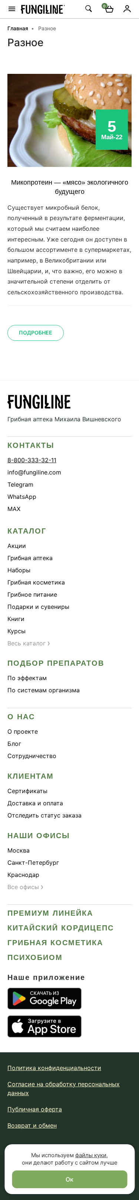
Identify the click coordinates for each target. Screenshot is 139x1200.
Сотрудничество (31, 756)
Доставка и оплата (35, 803)
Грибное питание (32, 594)
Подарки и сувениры (38, 606)
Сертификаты (27, 791)
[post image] (69, 120)
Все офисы (25, 886)
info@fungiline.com (34, 472)
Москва (18, 850)
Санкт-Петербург (33, 862)
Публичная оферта (34, 1109)
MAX (13, 508)
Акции (16, 545)
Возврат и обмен (32, 1125)
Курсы (16, 631)
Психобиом (35, 957)
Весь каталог (28, 643)
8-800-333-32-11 (31, 460)
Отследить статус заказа (44, 815)
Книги (15, 619)
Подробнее (35, 332)
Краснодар (23, 874)
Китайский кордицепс (60, 928)
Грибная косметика (36, 582)
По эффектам (27, 678)
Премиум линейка (50, 913)
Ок (69, 1179)
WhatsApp (21, 496)
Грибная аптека (30, 558)
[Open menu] (11, 8)
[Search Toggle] (88, 8)
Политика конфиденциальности (54, 1068)
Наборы (18, 570)
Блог (14, 743)
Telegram (20, 484)
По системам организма (43, 690)
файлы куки (90, 1155)
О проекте (22, 731)
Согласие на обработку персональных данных (63, 1088)
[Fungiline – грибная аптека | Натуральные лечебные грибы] (43, 9)
